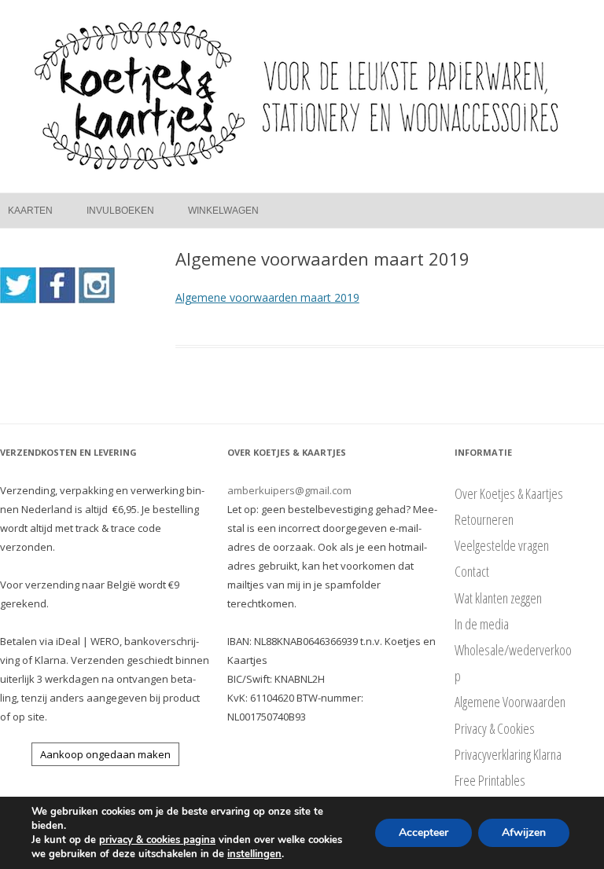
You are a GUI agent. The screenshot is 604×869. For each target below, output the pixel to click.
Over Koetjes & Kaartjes (509, 493)
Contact (472, 571)
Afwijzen (524, 832)
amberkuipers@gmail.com (289, 490)
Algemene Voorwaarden (510, 701)
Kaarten (30, 210)
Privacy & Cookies (495, 728)
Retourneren (484, 519)
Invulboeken (120, 210)
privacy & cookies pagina (157, 840)
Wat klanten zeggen (498, 597)
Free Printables (490, 780)
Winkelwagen (223, 210)
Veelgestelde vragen (502, 545)
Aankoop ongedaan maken (105, 754)
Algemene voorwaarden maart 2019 (267, 297)
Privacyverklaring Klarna (508, 754)
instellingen (254, 854)
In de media (482, 623)
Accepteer (423, 832)
